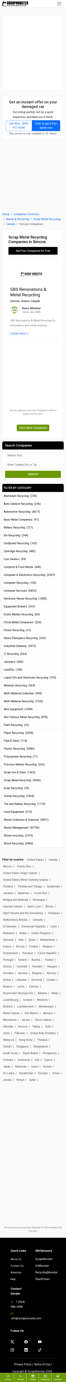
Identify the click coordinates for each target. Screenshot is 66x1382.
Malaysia (8, 1040)
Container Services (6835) (20, 590)
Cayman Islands (13, 906)
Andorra (7, 1006)
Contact (58, 1379)
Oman (55, 1073)
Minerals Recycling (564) (19, 685)
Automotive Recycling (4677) (22, 511)
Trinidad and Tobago (30, 886)
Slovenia (36, 979)
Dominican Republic (33, 926)
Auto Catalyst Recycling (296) (22, 503)
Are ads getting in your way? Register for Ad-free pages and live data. (33, 412)
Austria (35, 959)
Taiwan (7, 1046)
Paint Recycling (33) (16, 725)
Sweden (37, 966)
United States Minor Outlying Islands (25, 879)
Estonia (33, 986)
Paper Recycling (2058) (18, 733)
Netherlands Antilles (15, 919)
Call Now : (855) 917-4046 (19, 125)
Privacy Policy (23, 1364)
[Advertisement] (33, 52)
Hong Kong (25, 1040)
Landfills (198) (13, 669)
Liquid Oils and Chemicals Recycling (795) (30, 677)
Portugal (8, 959)
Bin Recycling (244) (16, 535)
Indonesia (24, 1060)
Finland (49, 959)
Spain (32, 939)
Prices (20, 1379)
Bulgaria (37, 973)
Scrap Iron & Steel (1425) (19, 772)
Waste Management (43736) (21, 827)
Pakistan (19, 1033)
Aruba (23, 933)
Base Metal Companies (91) (21, 519)
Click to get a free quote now (46, 125)
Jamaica (8, 893)
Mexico (7, 866)
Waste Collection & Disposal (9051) (26, 819)
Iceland (27, 999)
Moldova (42, 999)
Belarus (7, 986)
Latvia (20, 986)
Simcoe (15, 301)
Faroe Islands (43, 1019)
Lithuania (21, 979)
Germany (8, 939)
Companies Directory (26, 214)
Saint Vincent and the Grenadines (23, 913)
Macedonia (10, 1019)
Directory (45, 1379)
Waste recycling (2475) (18, 835)
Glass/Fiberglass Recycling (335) (25, 638)
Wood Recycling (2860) (18, 843)
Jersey (25, 1019)
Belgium (48, 946)
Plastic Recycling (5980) (19, 748)
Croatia (51, 979)
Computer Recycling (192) (20, 582)
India (48, 1026)
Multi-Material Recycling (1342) (23, 701)
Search (33, 474)
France (7, 946)
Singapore (22, 1046)
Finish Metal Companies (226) (22, 622)
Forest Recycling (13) (17, 630)
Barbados (9, 933)
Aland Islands (11, 1013)
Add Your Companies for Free (33, 250)
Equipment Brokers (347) (19, 606)
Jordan (7, 1080)
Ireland (22, 959)
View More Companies (33, 427)
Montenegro (46, 1006)
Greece (7, 966)
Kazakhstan (26, 1073)
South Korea (10, 1053)
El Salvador (10, 926)
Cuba (54, 926)
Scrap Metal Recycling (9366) (22, 780)
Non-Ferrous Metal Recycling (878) (26, 717)
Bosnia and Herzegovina (18, 993)
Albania (42, 993)
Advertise (16, 1272)
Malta (54, 993)
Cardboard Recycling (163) (20, 543)
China (6, 1033)
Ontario (25, 301)
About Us (16, 1259)
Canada (10, 224)
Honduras (54, 913)
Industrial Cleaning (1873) (20, 646)
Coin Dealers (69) (15, 559)
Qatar (32, 1080)
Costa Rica (40, 893)
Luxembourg (10, 999)
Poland (33, 946)
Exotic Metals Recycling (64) (22, 614)
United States (35, 859)
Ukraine (22, 973)
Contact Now (18, 333)
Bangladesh (40, 1046)
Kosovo (22, 1026)
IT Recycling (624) (15, 654)
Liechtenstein (25, 1006)
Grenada (38, 919)
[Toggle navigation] (59, 3)
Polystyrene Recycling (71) (21, 756)
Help (13, 1279)
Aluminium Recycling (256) (20, 496)
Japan (6, 1066)
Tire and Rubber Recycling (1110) (24, 804)
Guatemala (53, 886)
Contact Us (17, 1265)
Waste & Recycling (17, 219)
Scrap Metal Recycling (47, 219)
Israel (34, 1066)
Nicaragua (39, 899)
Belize (49, 906)
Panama (8, 886)
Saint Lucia (34, 906)
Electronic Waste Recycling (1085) (25, 598)
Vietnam (8, 1060)
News (33, 1379)
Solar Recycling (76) (16, 788)
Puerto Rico (24, 866)
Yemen (20, 1080)
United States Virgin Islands (20, 873)
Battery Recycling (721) (18, 527)
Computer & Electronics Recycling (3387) (29, 575)
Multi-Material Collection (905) (23, 693)
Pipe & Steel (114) (15, 740)
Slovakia (8, 973)
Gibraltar (8, 1026)
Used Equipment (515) (18, 812)
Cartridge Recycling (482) (20, 551)
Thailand (42, 1040)
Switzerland (10, 953)
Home (6, 214)
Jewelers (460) (13, 661)
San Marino (31, 1013)
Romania (27, 953)
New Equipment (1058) (18, 709)
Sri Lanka (8, 1073)
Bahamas (23, 893)
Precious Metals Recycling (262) (24, 764)
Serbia (7, 979)
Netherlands (47, 939)
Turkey (36, 1026)
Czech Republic (47, 953)
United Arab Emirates (43, 1033)
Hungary (52, 966)
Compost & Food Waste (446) (22, 567)
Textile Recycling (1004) (19, 796)
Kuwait (47, 1066)
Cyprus (48, 1060)
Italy (21, 939)
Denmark (22, 966)
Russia (20, 946)
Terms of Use (42, 1364)
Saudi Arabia (30, 1053)
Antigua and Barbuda (15, 899)
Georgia (43, 1073)
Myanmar (20, 1066)
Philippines (50, 1053)
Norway (51, 973)
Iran (37, 1060)
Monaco (48, 1013)
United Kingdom (41, 933)
